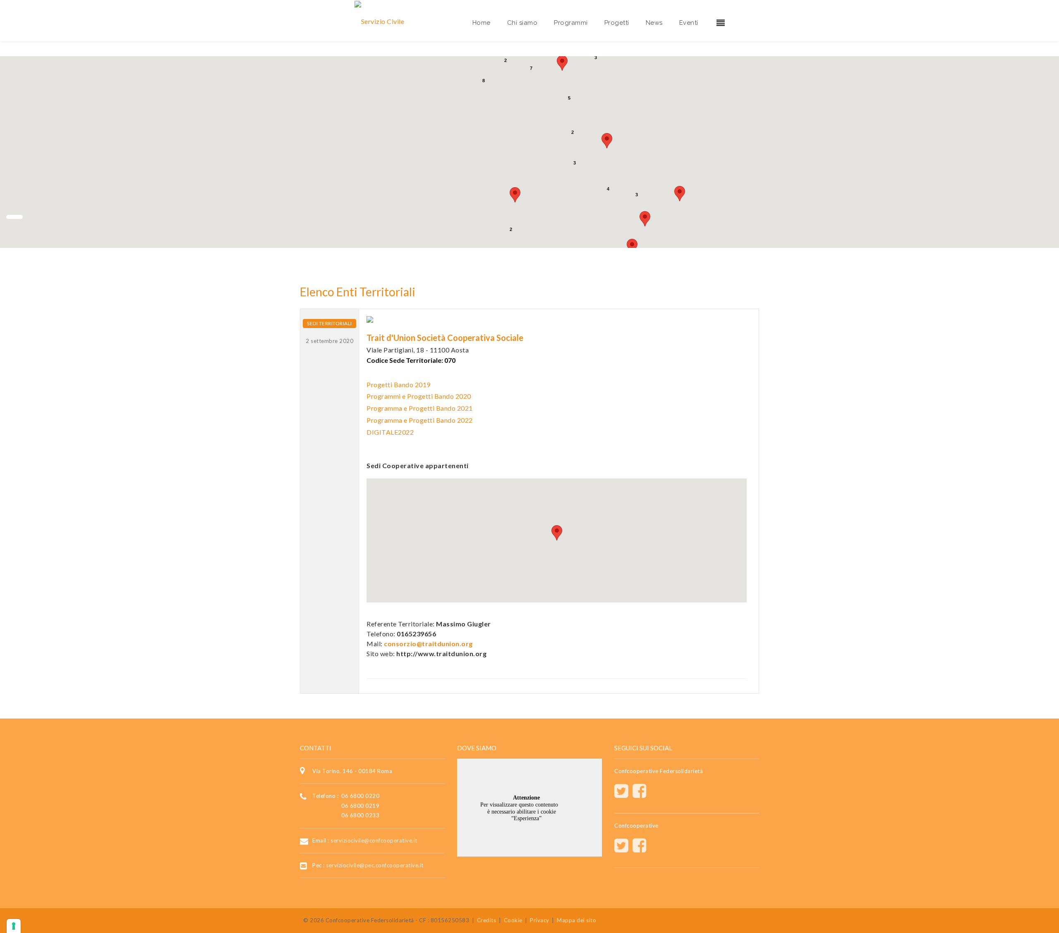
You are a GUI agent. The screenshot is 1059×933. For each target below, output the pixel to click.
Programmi (571, 22)
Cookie (513, 920)
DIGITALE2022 (390, 432)
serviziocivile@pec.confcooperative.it (375, 865)
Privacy (539, 920)
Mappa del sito (576, 920)
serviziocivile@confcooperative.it (374, 840)
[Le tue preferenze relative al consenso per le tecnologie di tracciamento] (14, 926)
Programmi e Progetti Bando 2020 (419, 396)
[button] (606, 140)
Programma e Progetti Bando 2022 (420, 420)
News (654, 22)
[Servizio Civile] (380, 20)
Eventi (688, 22)
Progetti (616, 22)
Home (481, 22)
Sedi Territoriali (329, 323)
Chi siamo (522, 22)
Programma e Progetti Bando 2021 (420, 408)
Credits (486, 920)
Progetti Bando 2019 (399, 384)
